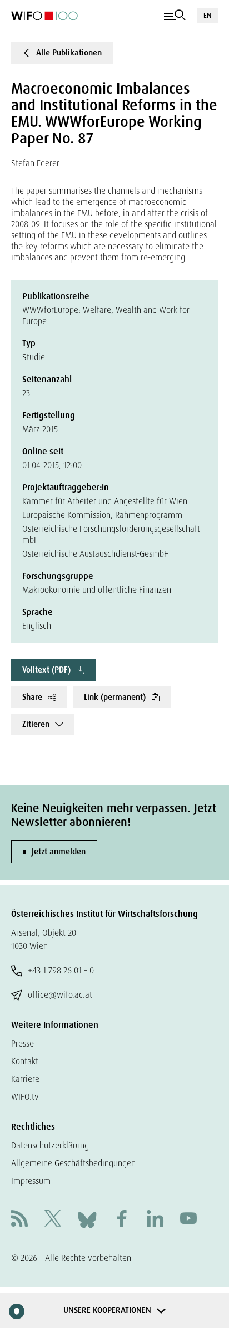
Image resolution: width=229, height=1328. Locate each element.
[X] (52, 1219)
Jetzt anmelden (59, 851)
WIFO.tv (25, 1097)
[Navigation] (175, 15)
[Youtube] (188, 1219)
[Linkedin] (155, 1219)
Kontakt (24, 1061)
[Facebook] (121, 1219)
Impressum (31, 1181)
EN (207, 15)
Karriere (25, 1079)
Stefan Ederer (35, 163)
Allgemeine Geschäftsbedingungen (73, 1163)
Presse (22, 1043)
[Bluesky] (87, 1219)
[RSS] (19, 1219)
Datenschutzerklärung (50, 1145)
